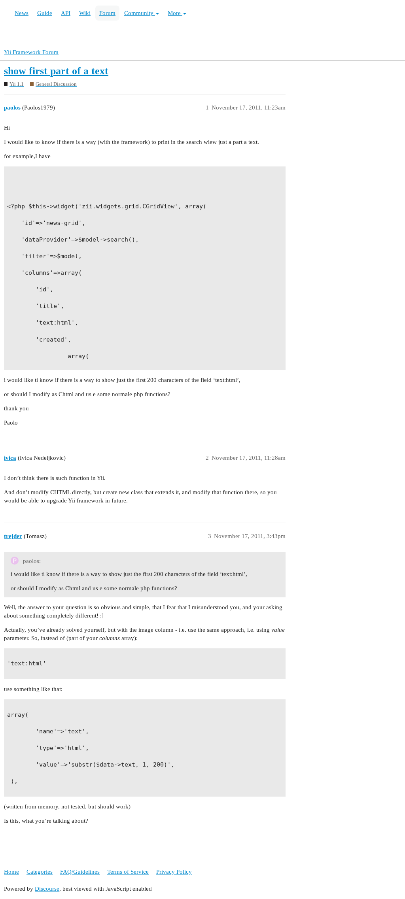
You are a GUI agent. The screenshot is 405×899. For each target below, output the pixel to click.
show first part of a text (56, 71)
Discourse (47, 889)
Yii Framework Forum (31, 52)
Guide (44, 13)
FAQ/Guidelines (80, 872)
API (65, 13)
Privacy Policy (174, 872)
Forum (107, 13)
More (175, 13)
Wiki (85, 13)
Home (11, 872)
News (21, 13)
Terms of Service (128, 872)
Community (139, 13)
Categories (39, 872)
